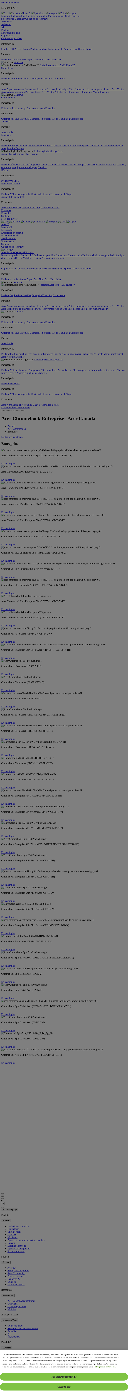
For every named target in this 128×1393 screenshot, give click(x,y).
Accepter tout (64, 1386)
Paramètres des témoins (64, 1376)
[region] (64, 1371)
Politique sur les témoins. (105, 1367)
